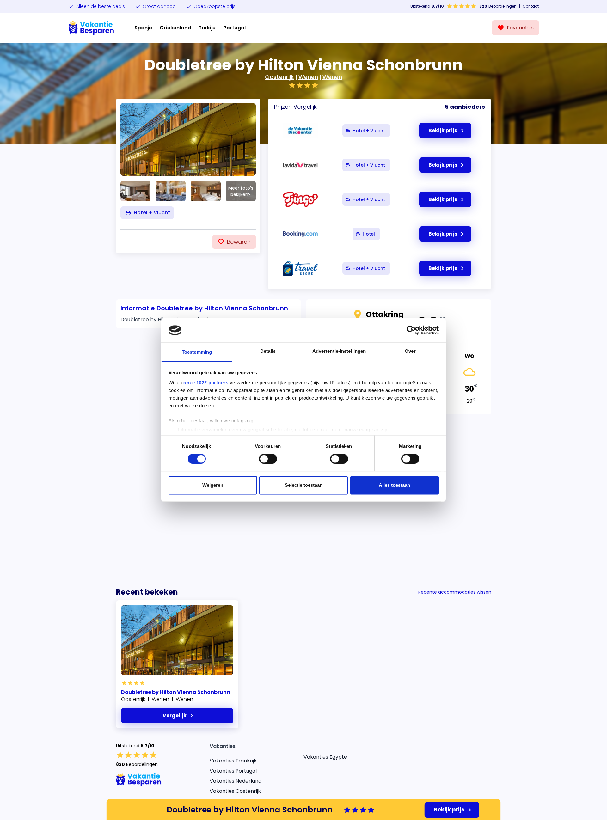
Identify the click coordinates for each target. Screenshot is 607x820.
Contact (531, 6)
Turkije (207, 27)
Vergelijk (174, 715)
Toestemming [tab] (197, 352)
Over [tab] (410, 351)
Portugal (234, 27)
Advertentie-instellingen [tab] (339, 351)
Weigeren (212, 485)
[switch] (268, 459)
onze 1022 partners (205, 382)
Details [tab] (268, 351)
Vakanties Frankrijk (233, 760)
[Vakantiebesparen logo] (91, 28)
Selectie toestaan (303, 485)
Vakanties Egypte (325, 757)
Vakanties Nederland (235, 781)
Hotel (369, 234)
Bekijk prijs (449, 809)
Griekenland (175, 27)
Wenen (308, 77)
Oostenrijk (279, 77)
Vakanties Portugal (233, 770)
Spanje (143, 27)
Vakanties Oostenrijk (235, 791)
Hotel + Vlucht (369, 130)
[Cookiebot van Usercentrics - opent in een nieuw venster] (411, 330)
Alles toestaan (394, 485)
